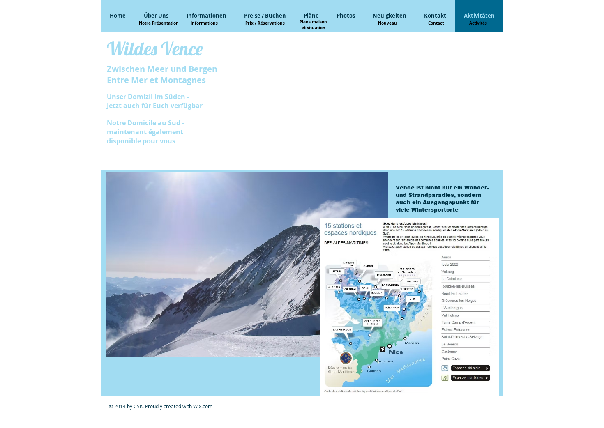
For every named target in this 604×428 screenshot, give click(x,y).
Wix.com (202, 406)
